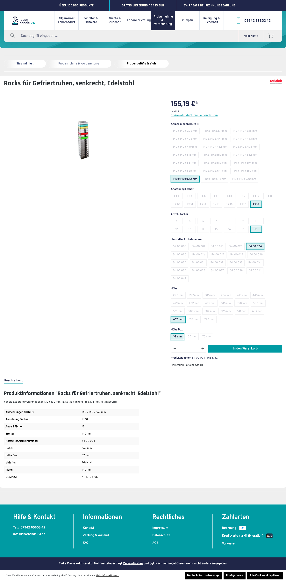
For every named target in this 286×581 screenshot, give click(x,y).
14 (205, 230)
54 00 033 (237, 263)
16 (231, 230)
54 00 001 (199, 247)
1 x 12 (178, 205)
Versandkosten (133, 563)
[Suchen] (13, 36)
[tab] (13, 380)
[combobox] (45, 36)
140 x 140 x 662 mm (186, 179)
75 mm (207, 337)
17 (245, 230)
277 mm (195, 296)
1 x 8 (231, 196)
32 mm (178, 337)
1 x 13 (191, 205)
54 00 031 (199, 263)
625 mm (227, 312)
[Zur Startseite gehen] (29, 20)
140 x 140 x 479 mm (186, 147)
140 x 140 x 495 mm (246, 147)
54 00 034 (256, 263)
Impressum (160, 528)
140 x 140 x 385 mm (246, 131)
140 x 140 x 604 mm (245, 163)
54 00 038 (237, 271)
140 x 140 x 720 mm (245, 179)
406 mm (227, 296)
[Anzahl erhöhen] (203, 349)
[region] (83, 140)
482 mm (195, 304)
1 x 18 (257, 205)
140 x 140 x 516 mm (186, 155)
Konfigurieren (234, 575)
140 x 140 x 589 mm (215, 163)
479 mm (179, 304)
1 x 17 (244, 205)
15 (218, 230)
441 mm (243, 296)
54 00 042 (181, 279)
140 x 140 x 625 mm (186, 171)
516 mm (227, 304)
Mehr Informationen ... (107, 575)
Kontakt (88, 528)
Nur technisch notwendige (203, 575)
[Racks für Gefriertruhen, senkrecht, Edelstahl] (83, 140)
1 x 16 (230, 205)
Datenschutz (161, 535)
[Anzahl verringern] (175, 349)
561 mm (179, 312)
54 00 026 (200, 255)
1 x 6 (205, 196)
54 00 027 (218, 255)
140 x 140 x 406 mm (186, 139)
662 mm (179, 320)
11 (271, 222)
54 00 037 (218, 271)
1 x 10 (257, 196)
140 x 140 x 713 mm (215, 179)
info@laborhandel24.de (29, 534)
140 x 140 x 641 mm (216, 171)
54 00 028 (238, 255)
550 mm (243, 304)
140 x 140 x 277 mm (216, 131)
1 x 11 (271, 196)
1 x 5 (191, 196)
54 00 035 (180, 271)
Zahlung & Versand (96, 535)
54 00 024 (256, 247)
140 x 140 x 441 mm (216, 139)
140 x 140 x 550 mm (215, 155)
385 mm (211, 296)
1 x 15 (217, 205)
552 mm (259, 304)
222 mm (179, 296)
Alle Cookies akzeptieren (265, 575)
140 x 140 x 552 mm (246, 155)
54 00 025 (181, 255)
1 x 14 (204, 205)
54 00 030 (180, 263)
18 (258, 230)
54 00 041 (256, 271)
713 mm (195, 320)
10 (258, 222)
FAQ (86, 543)
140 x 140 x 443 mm (246, 139)
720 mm (210, 320)
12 (178, 230)
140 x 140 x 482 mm (216, 147)
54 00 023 (237, 247)
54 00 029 (257, 255)
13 (192, 230)
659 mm (258, 312)
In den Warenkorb (245, 349)
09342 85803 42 (32, 528)
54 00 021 (218, 247)
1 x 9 (244, 196)
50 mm (193, 337)
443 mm (259, 296)
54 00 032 (218, 263)
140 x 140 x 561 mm (186, 163)
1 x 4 (178, 196)
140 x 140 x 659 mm (245, 171)
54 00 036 (199, 271)
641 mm (242, 312)
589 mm (194, 312)
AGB (155, 543)
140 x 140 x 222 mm (186, 131)
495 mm (211, 304)
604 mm (210, 312)
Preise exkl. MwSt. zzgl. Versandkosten (194, 115)
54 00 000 (181, 247)
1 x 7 (218, 196)
